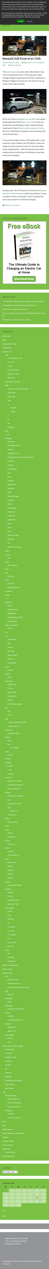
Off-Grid (8, 1065)
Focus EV (11, 583)
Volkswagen (9, 908)
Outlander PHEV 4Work (16, 1009)
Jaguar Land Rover (12, 625)
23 (18, 1201)
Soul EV (10, 659)
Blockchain (7, 336)
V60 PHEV (11, 957)
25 (31, 1201)
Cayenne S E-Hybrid (15, 781)
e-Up (9, 915)
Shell (9, 527)
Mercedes (9, 681)
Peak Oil (8, 1073)
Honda (7, 595)
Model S (11, 870)
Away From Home (14, 1118)
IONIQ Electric (13, 609)
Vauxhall (8, 889)
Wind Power (9, 1088)
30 (18, 1205)
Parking (8, 759)
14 (6, 1198)
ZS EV (10, 715)
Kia (6, 636)
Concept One (12, 822)
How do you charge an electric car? (16, 309)
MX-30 (10, 677)
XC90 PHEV (11, 961)
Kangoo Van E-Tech (14, 804)
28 (6, 1205)
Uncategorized (8, 1156)
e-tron (10, 366)
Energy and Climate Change (13, 1046)
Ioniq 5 (10, 605)
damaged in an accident (26, 119)
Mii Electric (12, 837)
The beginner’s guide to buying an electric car (20, 305)
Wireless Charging (14, 547)
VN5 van (10, 994)
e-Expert (11, 774)
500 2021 (11, 576)
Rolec (10, 523)
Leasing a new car (14, 1106)
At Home (11, 1114)
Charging (8, 438)
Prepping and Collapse (13, 1080)
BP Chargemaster (14, 445)
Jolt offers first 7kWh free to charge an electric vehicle (23, 301)
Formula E (8, 591)
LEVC (7, 991)
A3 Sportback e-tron (15, 358)
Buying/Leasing (11, 1095)
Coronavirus (7, 348)
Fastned (11, 480)
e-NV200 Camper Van (15, 1020)
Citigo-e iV (11, 844)
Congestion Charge (10, 344)
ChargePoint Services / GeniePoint (21, 457)
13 (43, 1194)
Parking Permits (8, 1141)
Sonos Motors (10, 1152)
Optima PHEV (12, 655)
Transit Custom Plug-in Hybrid (18, 987)
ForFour (10, 851)
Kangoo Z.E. (12, 1027)
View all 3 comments (12, 205)
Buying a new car (14, 1099)
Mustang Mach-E (14, 587)
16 (18, 1198)
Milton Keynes (8, 1129)
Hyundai (8, 602)
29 (12, 1205)
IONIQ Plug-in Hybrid (15, 617)
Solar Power (9, 1084)
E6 (8, 434)
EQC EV (10, 700)
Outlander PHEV (13, 733)
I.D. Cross (11, 931)
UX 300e (10, 670)
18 (31, 1198)
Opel (7, 751)
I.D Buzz (10, 1038)
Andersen (11, 441)
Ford (7, 580)
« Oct (4, 1211)
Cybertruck (12, 862)
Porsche (8, 777)
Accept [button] (20, 21)
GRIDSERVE (12, 484)
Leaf (9, 744)
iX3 (9, 423)
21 (6, 1201)
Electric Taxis (7, 969)
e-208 (10, 770)
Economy (8, 1053)
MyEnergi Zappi (13, 496)
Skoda (7, 841)
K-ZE (9, 800)
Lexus (7, 667)
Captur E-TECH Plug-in (15, 796)
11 (31, 1194)
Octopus (11, 500)
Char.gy (10, 449)
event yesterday (13, 72)
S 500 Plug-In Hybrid (15, 704)
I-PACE (10, 628)
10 (24, 1194)
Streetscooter (13, 979)
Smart (7, 848)
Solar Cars (6, 1149)
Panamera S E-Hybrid (15, 785)
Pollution (8, 1076)
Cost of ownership (14, 1103)
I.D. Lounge (12, 934)
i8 (8, 419)
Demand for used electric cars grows (16, 320)
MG (6, 708)
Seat (7, 830)
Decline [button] (29, 21)
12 (37, 1194)
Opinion (5, 1137)
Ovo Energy (12, 508)
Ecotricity (11, 461)
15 (12, 1198)
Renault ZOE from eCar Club (22, 58)
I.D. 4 (9, 1042)
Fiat (6, 573)
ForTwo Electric (13, 855)
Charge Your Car (13, 453)
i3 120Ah (13, 408)
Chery (7, 551)
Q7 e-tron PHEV (13, 370)
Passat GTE (12, 942)
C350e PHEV (12, 692)
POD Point (11, 516)
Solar (9, 531)
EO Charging (12, 469)
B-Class (10, 688)
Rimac (7, 819)
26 (37, 1201)
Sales (7, 826)
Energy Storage (11, 1057)
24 (24, 1201)
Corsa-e (10, 755)
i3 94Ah (12, 411)
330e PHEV (11, 393)
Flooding (8, 1061)
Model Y (10, 878)
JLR (6, 632)
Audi (6, 355)
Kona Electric (12, 621)
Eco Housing (9, 1049)
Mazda (7, 674)
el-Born (10, 833)
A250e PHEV (12, 684)
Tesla (7, 859)
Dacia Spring (12, 565)
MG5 (9, 711)
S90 (9, 953)
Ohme (10, 504)
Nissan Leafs (23, 128)
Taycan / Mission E (14, 789)
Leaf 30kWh (14, 747)
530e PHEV (11, 396)
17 (24, 1198)
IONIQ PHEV (12, 613)
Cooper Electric (13, 726)
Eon (9, 473)
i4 (8, 415)
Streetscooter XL (14, 983)
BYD (6, 431)
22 (12, 1201)
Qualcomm (12, 519)
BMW (7, 385)
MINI (6, 719)
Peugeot (8, 762)
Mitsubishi (9, 730)
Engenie (11, 465)
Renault (41, 62)
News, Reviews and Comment (14, 1133)
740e (9, 400)
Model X (10, 874)
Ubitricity (11, 539)
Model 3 (10, 866)
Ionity (10, 492)
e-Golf (10, 911)
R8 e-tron (11, 378)
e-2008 (10, 766)
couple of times (37, 128)
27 (43, 1201)
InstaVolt (11, 488)
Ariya (9, 740)
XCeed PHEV (12, 663)
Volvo (7, 950)
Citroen (8, 555)
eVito (9, 1002)
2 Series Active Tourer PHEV (18, 389)
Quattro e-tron (13, 374)
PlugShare (11, 512)
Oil (6, 1069)
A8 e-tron (11, 362)
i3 (8, 404)
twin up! (10, 946)
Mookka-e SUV (13, 904)
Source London (13, 535)
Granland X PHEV (14, 900)
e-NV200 (11, 1016)
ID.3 (9, 938)
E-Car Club (29, 122)
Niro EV (10, 647)
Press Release (8, 1145)
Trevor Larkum (15, 65)
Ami (9, 558)
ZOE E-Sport (12, 815)
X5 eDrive (11, 427)
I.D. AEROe (11, 927)
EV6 (9, 643)
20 (43, 1198)
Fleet (4, 1121)
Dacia (7, 562)
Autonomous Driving (12, 381)
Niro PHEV (11, 651)
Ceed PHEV (12, 639)
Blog (25, 62)
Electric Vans (7, 973)
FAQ (4, 1092)
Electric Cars (32, 62)
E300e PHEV (12, 696)
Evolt (9, 477)
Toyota (7, 882)
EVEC (7, 569)
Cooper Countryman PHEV (17, 722)
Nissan (7, 737)
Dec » (5, 1216)
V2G (9, 543)
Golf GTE (11, 919)
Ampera (10, 892)
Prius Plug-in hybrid (15, 885)
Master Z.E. (12, 1031)
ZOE (4, 65)
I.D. (9, 923)
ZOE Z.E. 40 (14, 811)
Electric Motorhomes (10, 965)
